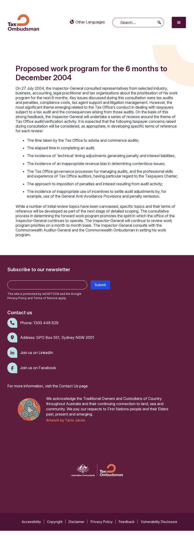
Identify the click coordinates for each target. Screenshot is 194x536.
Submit (100, 285)
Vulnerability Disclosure (159, 522)
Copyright (54, 522)
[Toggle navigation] (179, 22)
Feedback (127, 522)
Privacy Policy (17, 298)
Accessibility (31, 522)
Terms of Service (45, 298)
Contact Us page (73, 386)
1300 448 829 (45, 322)
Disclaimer (76, 522)
